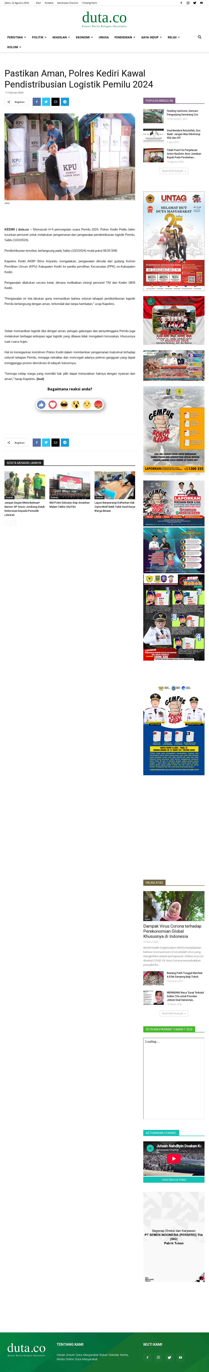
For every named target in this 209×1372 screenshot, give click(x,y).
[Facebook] (181, 3)
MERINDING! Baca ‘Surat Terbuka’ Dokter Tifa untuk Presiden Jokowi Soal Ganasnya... (185, 996)
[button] (200, 38)
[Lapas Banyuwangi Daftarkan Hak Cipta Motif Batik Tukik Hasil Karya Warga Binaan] (114, 485)
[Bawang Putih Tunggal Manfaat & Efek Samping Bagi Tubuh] (153, 978)
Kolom (12, 47)
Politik (37, 37)
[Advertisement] (70, 216)
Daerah (9, 497)
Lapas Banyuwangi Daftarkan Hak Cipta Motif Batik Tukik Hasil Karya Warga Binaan (114, 506)
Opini (147, 919)
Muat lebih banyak (172, 171)
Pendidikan (123, 37)
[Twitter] (195, 3)
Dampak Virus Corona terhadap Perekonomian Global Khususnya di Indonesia (172, 931)
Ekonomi (83, 37)
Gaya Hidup (150, 37)
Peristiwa (15, 37)
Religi (172, 37)
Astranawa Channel (67, 2)
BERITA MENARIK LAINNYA (24, 463)
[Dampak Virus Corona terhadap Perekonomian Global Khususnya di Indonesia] (174, 906)
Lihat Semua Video (174, 1179)
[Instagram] (188, 3)
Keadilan (59, 37)
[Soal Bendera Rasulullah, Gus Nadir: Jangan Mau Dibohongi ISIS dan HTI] (153, 136)
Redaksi (49, 2)
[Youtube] (201, 3)
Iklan (38, 2)
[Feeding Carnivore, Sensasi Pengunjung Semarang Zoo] (153, 116)
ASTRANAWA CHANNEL (161, 1133)
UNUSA (104, 37)
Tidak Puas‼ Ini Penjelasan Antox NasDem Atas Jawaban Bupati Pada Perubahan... (184, 154)
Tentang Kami (89, 2)
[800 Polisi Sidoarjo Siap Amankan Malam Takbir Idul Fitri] (69, 485)
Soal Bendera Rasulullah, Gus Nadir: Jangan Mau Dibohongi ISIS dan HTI (183, 134)
